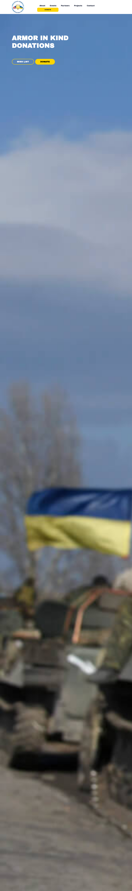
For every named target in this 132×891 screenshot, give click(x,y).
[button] (42, 6)
